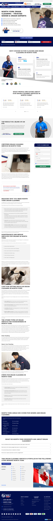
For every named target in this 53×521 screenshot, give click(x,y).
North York (48, 6)
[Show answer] (50, 444)
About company (25, 496)
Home (2, 8)
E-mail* (29, 40)
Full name (3, 40)
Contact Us (22, 501)
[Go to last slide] (15, 111)
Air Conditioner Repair (47, 503)
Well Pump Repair (46, 509)
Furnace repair (46, 501)
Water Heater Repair (47, 500)
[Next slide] (37, 111)
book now (47, 3)
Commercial (28, 6)
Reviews (22, 500)
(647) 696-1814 (38, 4)
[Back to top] (51, 516)
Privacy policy (34, 505)
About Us (22, 498)
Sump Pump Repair (47, 506)
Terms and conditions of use (36, 499)
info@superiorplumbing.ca (7, 506)
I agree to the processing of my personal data (9, 44)
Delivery (33, 503)
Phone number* (17, 40)
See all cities (4, 485)
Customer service (36, 497)
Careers (22, 503)
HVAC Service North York (47, 498)
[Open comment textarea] (48, 160)
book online (43, 166)
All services (47, 496)
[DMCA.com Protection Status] (48, 519)
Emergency (23, 6)
